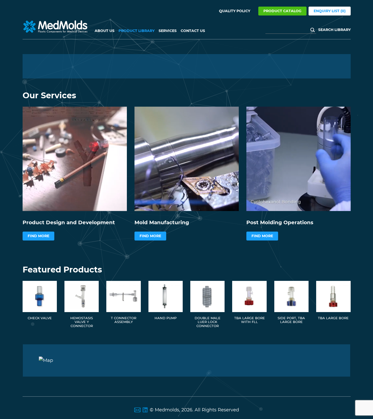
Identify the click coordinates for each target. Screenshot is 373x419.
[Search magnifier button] (312, 30)
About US (104, 30)
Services (168, 30)
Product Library (136, 30)
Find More (38, 236)
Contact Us (193, 30)
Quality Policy (234, 11)
